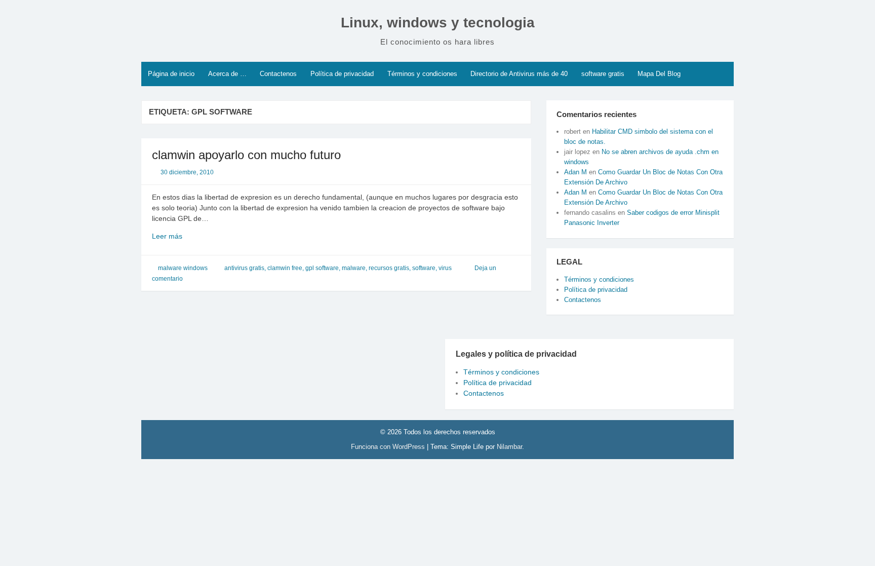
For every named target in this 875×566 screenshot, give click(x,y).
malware (354, 268)
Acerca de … (227, 74)
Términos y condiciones (422, 74)
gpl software (322, 268)
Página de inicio (171, 74)
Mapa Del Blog (659, 74)
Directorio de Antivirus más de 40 (519, 74)
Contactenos (278, 74)
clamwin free (284, 268)
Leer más (181, 237)
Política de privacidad (342, 74)
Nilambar (509, 446)
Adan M (575, 172)
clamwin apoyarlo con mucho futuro (246, 155)
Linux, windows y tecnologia (438, 22)
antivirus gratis (244, 268)
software (423, 268)
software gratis (602, 74)
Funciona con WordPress (389, 446)
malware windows (183, 268)
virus (445, 268)
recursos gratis (389, 268)
